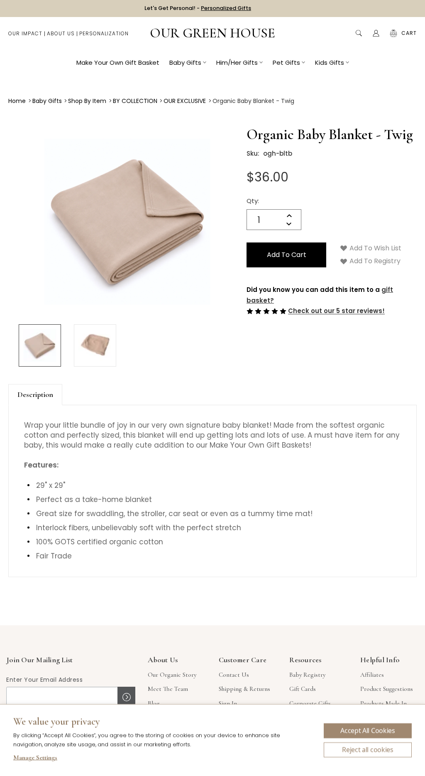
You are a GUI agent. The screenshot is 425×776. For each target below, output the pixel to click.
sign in (228, 703)
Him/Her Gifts (237, 62)
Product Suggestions (386, 689)
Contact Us (234, 674)
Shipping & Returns (244, 689)
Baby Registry (307, 674)
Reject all (368, 749)
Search (358, 33)
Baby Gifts (185, 62)
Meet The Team (168, 689)
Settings (35, 758)
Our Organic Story (172, 674)
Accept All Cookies (367, 730)
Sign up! (126, 697)
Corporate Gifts (310, 703)
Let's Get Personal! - (197, 8)
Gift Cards (302, 689)
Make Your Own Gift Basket (117, 62)
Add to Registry (374, 261)
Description (35, 394)
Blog (154, 703)
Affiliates (372, 674)
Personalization (104, 33)
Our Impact (25, 33)
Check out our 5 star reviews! (336, 311)
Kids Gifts (329, 62)
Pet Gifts (286, 62)
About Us (61, 33)
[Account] (376, 33)
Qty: (253, 200)
